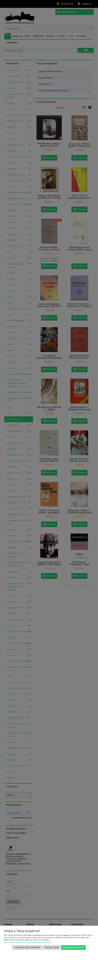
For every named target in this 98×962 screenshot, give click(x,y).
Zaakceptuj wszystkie (73, 947)
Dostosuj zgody (52, 947)
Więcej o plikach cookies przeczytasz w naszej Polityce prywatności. (28, 942)
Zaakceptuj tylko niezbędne (27, 947)
